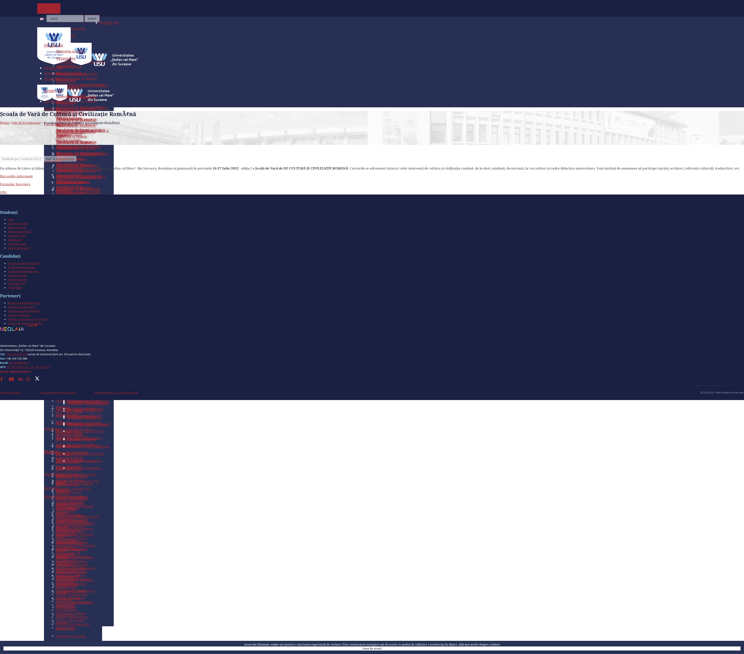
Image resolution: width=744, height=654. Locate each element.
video (31, 325)
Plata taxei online (19, 231)
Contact (7, 338)
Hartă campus (17, 279)
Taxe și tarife (17, 227)
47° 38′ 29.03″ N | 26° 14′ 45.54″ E (28, 367)
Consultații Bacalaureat (23, 271)
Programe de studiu (21, 267)
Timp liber (15, 287)
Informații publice (10, 392)
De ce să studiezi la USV (24, 263)
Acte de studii (17, 244)
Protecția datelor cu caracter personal (116, 392)
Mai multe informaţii (16, 176)
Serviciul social (18, 223)
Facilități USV (16, 283)
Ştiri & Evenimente (26, 122)
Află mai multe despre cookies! (479, 644)
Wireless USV (17, 236)
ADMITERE (48, 8)
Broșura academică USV (24, 303)
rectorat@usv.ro (19, 363)
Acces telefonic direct (15, 371)
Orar (11, 219)
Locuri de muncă (19, 248)
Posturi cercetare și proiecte (27, 319)
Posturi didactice (19, 315)
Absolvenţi (15, 240)
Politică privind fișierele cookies (57, 392)
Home (4, 122)
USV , (4, 192)
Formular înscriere (15, 184)
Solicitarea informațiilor (24, 311)
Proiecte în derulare (21, 307)
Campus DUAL (17, 275)
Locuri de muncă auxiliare (25, 323)
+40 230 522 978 (16, 354)
